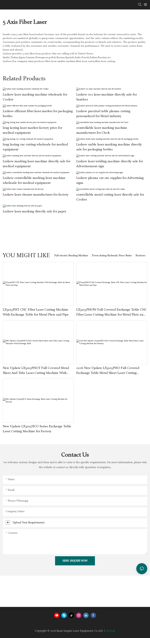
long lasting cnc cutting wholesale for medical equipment (35, 147)
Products (140, 255)
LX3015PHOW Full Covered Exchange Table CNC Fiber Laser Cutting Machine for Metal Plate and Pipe (111, 312)
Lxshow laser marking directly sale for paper (34, 211)
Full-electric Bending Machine (71, 255)
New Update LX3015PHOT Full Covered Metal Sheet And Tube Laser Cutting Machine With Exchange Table (36, 371)
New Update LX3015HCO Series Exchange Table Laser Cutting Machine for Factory (37, 429)
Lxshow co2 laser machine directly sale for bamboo (106, 97)
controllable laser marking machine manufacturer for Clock (101, 130)
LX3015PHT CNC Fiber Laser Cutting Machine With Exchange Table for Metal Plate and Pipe (36, 312)
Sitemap (110, 631)
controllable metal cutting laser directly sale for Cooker (110, 197)
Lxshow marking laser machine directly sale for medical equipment (36, 164)
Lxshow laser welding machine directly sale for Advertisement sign (109, 164)
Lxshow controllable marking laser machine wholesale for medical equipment (34, 180)
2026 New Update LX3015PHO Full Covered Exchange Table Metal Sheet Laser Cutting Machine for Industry (107, 371)
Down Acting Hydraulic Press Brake (112, 255)
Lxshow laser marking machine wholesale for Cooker (35, 97)
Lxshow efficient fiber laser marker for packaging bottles (38, 114)
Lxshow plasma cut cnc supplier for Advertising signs (110, 180)
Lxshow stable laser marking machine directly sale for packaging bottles (109, 147)
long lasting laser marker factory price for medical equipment (32, 130)
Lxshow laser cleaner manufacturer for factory (35, 194)
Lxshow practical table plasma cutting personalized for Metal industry (103, 114)
